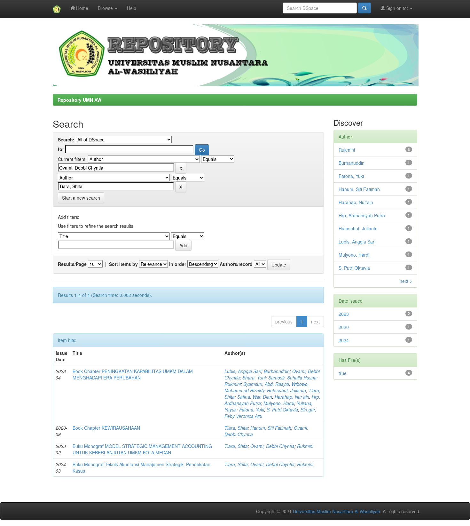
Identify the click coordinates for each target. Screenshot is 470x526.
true (343, 373)
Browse (106, 8)
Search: (66, 139)
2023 (344, 314)
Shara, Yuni (254, 377)
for (61, 149)
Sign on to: (397, 8)
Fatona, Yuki (251, 409)
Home (81, 8)
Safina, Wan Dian (254, 397)
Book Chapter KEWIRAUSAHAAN (106, 428)
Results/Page (72, 264)
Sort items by (123, 264)
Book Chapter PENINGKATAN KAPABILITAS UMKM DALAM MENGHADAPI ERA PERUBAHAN (133, 374)
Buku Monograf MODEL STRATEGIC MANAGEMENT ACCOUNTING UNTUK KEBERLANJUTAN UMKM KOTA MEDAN (142, 449)
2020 (344, 327)
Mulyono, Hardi (278, 403)
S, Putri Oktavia (282, 409)
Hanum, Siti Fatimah (270, 428)
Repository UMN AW (79, 100)
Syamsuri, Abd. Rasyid (266, 384)
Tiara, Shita (236, 428)
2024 (344, 340)
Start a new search (81, 198)
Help (131, 8)
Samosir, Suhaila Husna (292, 377)
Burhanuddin (277, 371)
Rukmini (232, 384)
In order (177, 264)
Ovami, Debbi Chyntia (272, 446)
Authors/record (236, 264)
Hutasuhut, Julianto (286, 390)
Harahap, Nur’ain (292, 397)
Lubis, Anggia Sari (242, 371)
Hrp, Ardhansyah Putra (362, 215)
